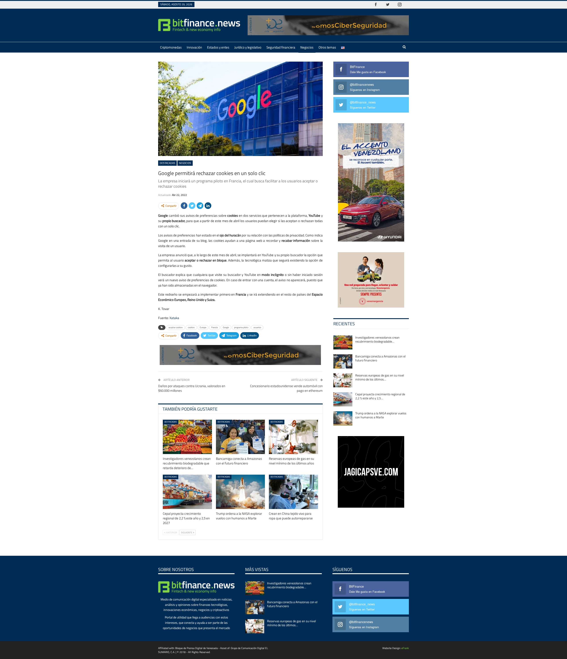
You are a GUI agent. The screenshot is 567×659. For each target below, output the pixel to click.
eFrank (405, 648)
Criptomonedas (171, 47)
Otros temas (327, 47)
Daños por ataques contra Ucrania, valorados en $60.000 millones (191, 388)
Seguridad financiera (280, 47)
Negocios (306, 47)
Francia (214, 327)
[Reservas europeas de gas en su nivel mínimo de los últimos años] (293, 437)
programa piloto (241, 327)
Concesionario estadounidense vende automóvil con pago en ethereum (286, 388)
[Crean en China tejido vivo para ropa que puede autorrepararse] (293, 492)
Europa (203, 327)
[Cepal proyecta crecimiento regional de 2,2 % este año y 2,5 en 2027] (187, 492)
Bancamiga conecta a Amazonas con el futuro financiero (380, 358)
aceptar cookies (176, 327)
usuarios (257, 327)
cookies (191, 327)
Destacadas (167, 163)
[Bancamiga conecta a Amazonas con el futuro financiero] (240, 437)
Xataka (174, 317)
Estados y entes (218, 47)
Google (226, 327)
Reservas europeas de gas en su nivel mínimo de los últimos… (379, 377)
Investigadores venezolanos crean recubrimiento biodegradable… (377, 339)
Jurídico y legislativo (247, 47)
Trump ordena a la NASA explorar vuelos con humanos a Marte (380, 415)
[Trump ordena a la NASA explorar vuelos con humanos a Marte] (240, 492)
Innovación (194, 47)
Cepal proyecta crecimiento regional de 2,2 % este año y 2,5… (380, 396)
